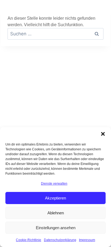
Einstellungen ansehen (55, 227)
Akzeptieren (55, 198)
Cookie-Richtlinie (28, 240)
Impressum (87, 240)
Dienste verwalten (54, 183)
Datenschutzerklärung (60, 240)
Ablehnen (55, 213)
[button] (103, 134)
